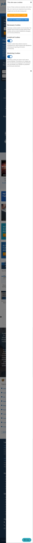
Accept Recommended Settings (18, 19)
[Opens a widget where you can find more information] (26, 540)
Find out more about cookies (17, 15)
